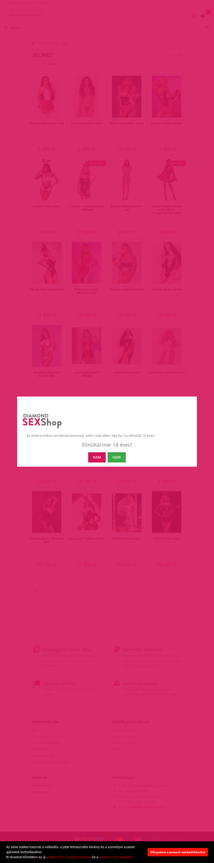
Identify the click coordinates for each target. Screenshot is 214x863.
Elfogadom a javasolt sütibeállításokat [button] (177, 852)
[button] (134, 857)
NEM (97, 457)
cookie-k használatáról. (116, 857)
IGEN (116, 457)
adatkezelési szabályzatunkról (68, 857)
